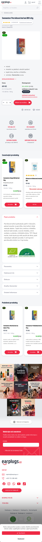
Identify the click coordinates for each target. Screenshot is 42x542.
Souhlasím (22, 533)
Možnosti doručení (29, 96)
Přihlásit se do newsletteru (14, 450)
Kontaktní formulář (11, 490)
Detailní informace (8, 79)
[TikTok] (24, 483)
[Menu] (39, 2)
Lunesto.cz (29, 513)
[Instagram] (8, 483)
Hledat (37, 7)
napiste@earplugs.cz (12, 474)
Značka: (7, 27)
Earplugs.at (13, 513)
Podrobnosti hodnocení (25, 22)
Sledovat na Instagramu (23, 422)
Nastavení (21, 539)
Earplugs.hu (24, 510)
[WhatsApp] (13, 483)
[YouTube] (19, 483)
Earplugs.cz (8, 510)
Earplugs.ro (21, 513)
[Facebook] (3, 483)
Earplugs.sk (16, 510)
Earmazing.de (33, 510)
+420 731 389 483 (11, 478)
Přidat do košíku (21, 102)
